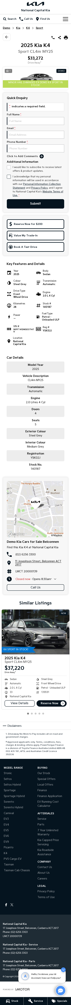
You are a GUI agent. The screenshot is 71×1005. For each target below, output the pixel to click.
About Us (43, 872)
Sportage (10, 790)
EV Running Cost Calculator (48, 804)
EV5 (6, 830)
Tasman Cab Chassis (17, 870)
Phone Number (17, 142)
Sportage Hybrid (14, 796)
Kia (18, 27)
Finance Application (49, 796)
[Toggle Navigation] (65, 19)
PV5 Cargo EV (13, 859)
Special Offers (46, 779)
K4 (28, 27)
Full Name (14, 114)
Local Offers (45, 784)
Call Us (36, 587)
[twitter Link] (11, 904)
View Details (19, 703)
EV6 (6, 836)
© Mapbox (56, 535)
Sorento (9, 801)
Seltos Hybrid (12, 784)
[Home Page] (35, 4)
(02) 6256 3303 (19, 932)
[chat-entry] (60, 990)
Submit (35, 204)
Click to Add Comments (22, 156)
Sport (39, 27)
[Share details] (59, 37)
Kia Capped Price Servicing (48, 842)
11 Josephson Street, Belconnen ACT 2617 (38, 563)
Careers (42, 878)
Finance (42, 790)
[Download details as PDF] (66, 37)
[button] (35, 78)
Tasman (9, 864)
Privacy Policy (39, 187)
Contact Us (44, 867)
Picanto (8, 847)
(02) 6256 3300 (26, 554)
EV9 (6, 841)
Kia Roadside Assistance (45, 852)
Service (41, 818)
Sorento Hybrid (13, 807)
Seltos (8, 779)
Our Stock (43, 773)
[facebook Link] (6, 904)
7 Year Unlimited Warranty (47, 832)
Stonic (8, 773)
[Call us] (53, 37)
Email (11, 128)
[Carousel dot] (28, 714)
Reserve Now (49, 703)
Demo (6, 27)
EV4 (6, 824)
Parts (40, 824)
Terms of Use (46, 897)
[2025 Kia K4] (35, 632)
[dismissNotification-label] (63, 969)
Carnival (9, 813)
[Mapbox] (17, 534)
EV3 (6, 818)
